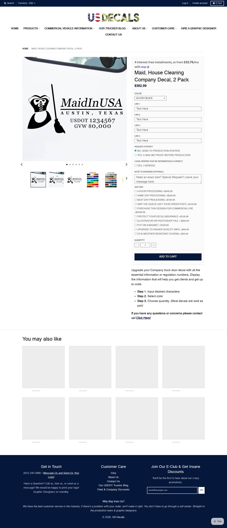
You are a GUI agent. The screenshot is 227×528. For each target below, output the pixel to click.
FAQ (113, 473)
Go (201, 490)
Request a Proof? (144, 147)
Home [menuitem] (15, 28)
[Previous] (22, 164)
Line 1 (137, 104)
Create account (199, 3)
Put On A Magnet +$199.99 (153, 225)
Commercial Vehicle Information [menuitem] (68, 28)
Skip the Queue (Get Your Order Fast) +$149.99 (167, 204)
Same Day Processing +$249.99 (156, 195)
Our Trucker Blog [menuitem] (112, 28)
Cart (219, 3)
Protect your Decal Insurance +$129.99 (162, 216)
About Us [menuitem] (138, 28)
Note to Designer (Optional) (149, 172)
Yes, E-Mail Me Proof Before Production (163, 155)
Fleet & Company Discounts (113, 489)
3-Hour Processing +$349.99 (154, 191)
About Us (113, 477)
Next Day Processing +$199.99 (156, 200)
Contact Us (113, 481)
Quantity (140, 240)
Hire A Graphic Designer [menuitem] (198, 28)
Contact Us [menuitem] (113, 34)
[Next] (126, 164)
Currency (22, 3)
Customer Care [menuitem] (163, 28)
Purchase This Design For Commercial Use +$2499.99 (164, 210)
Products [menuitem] (30, 28)
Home (25, 49)
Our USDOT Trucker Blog (113, 485)
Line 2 (137, 115)
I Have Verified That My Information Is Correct (159, 161)
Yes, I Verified (146, 166)
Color (138, 94)
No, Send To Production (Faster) (158, 151)
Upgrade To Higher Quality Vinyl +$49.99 (163, 229)
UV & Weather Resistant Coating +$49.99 (162, 234)
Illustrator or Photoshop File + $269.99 (163, 221)
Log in (185, 3)
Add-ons (139, 187)
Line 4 (137, 136)
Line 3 (137, 125)
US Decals (118, 517)
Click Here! (143, 318)
